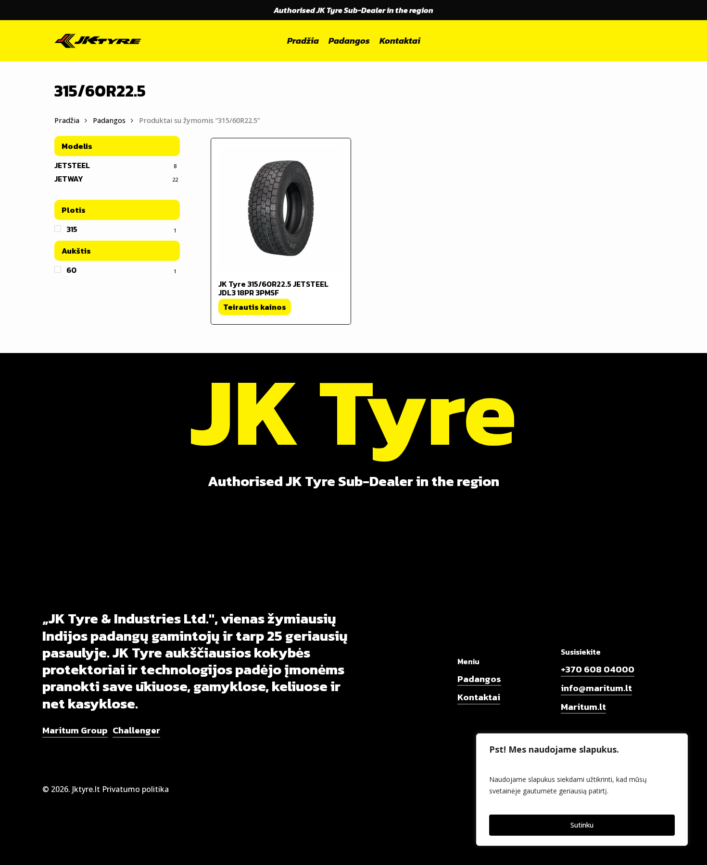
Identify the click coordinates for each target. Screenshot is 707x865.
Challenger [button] (136, 730)
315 (71, 229)
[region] (582, 789)
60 (71, 270)
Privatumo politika (135, 789)
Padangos (109, 120)
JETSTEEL (72, 165)
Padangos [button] (479, 679)
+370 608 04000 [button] (597, 669)
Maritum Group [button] (75, 730)
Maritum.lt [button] (583, 707)
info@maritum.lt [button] (596, 688)
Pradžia (66, 120)
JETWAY (68, 178)
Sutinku (581, 824)
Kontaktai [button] (478, 697)
